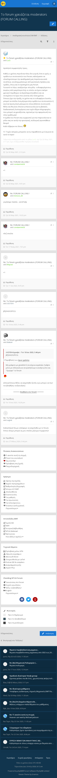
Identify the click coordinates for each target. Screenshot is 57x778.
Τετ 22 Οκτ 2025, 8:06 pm (20, 734)
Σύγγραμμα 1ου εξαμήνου (20, 728)
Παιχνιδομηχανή (12, 466)
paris (5, 656)
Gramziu (35, 774)
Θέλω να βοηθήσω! (13, 588)
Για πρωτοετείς (11, 500)
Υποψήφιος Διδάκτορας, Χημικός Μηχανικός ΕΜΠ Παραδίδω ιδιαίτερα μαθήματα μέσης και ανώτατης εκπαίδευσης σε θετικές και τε (32, 691)
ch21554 (10, 303)
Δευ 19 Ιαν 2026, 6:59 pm (16, 708)
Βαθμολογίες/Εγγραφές (15, 486)
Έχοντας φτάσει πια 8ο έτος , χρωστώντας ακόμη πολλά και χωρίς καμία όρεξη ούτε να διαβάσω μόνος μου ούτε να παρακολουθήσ (32, 678)
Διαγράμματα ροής (13, 565)
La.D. (9, 60)
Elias (4, 682)
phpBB (19, 771)
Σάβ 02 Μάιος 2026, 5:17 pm (18, 682)
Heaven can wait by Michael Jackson (24, 717)
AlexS (5, 695)
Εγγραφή (45, 3)
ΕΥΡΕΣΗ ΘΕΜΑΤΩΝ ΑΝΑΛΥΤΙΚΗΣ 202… (25, 740)
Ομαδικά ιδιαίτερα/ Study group (23, 676)
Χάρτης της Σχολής (12, 481)
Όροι (48, 758)
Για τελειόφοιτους (12, 503)
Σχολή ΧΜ (9, 523)
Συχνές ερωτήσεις (12, 585)
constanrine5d (19, 164)
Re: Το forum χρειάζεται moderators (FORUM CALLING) (27, 262)
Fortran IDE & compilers (14, 562)
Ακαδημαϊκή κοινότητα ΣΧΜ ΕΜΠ (25, 35)
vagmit (9, 420)
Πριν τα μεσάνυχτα (15, 623)
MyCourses (10, 534)
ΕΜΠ (7, 525)
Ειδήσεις (44, 35)
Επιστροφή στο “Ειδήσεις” (13, 640)
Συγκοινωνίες (11, 494)
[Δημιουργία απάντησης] (53, 23)
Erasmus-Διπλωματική (14, 505)
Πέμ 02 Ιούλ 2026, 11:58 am (18, 656)
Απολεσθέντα (11, 492)
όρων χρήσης (23, 360)
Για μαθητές (10, 497)
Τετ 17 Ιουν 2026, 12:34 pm (18, 669)
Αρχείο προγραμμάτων (15, 483)
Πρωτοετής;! (10, 461)
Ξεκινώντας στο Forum (14, 582)
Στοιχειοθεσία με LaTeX (15, 559)
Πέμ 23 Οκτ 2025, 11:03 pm (21, 721)
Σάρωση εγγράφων (13, 554)
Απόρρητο (39, 758)
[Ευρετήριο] (3, 3)
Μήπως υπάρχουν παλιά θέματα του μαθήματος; (29, 704)
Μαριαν (10, 264)
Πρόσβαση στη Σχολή (14, 463)
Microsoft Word (11, 557)
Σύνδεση (35, 3)
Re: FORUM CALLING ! (19, 162)
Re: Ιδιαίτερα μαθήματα (20, 689)
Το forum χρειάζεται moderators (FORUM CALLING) (28, 58)
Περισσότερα (11, 508)
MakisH (9, 342)
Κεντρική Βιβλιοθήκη (14, 528)
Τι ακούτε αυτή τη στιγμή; (15, 455)
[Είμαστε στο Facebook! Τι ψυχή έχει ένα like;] (21, 599)
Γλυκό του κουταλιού (14, 458)
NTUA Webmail (11, 531)
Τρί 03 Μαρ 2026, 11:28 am (18, 695)
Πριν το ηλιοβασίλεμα (17, 619)
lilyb (4, 708)
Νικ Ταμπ (6, 721)
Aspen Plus (10, 568)
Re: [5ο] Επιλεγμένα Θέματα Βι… (23, 702)
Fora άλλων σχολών (13, 536)
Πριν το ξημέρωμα (15, 615)
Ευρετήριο (5, 35)
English (8, 590)
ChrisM (5, 747)
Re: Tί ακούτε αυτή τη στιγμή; (22, 715)
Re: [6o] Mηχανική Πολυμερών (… (23, 663)
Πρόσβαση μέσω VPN (14, 551)
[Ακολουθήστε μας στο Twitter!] (28, 599)
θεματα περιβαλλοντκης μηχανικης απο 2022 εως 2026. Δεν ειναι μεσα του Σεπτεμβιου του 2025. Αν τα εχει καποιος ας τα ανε (32, 652)
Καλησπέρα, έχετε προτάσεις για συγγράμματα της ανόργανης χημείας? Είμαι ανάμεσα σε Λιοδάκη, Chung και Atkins (32, 730)
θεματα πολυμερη (17, 665)
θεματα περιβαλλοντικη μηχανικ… (24, 650)
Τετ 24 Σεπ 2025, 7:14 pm (18, 747)
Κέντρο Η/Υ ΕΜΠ (12, 489)
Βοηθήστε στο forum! (28, 392)
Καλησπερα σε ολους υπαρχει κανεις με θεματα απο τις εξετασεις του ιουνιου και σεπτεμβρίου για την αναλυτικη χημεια (32, 743)
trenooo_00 (18, 196)
